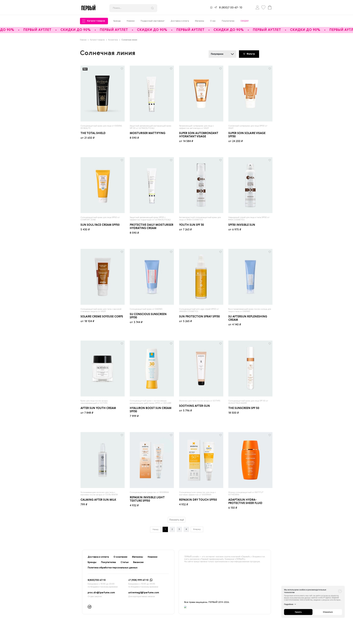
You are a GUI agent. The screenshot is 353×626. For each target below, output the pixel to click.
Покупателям (228, 21)
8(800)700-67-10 (97, 580)
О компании (120, 557)
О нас (213, 21)
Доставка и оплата (180, 21)
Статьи (125, 562)
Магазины (199, 21)
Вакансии (138, 562)
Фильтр (250, 54)
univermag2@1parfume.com (143, 593)
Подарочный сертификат (153, 21)
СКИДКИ (244, 21)
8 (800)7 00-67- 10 (230, 7)
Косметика (113, 40)
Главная (83, 40)
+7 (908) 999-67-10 (138, 580)
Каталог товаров (96, 21)
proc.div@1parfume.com (101, 593)
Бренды (117, 21)
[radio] (103, 93)
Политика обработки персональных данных (112, 568)
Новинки (131, 21)
